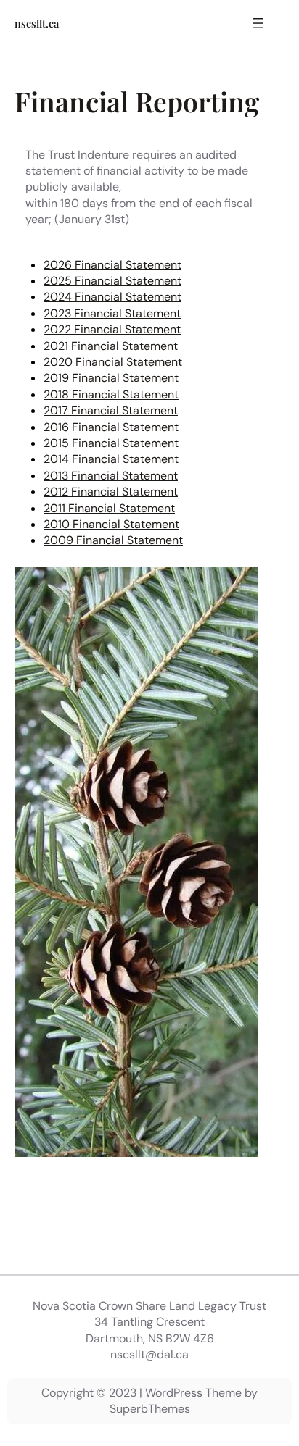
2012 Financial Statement (111, 491)
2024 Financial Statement (112, 296)
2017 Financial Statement (111, 410)
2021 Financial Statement (111, 346)
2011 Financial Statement (109, 508)
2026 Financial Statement (112, 264)
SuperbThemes (150, 1408)
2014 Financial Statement (111, 459)
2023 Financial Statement (112, 313)
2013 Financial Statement (111, 475)
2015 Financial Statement (111, 443)
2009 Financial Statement (113, 540)
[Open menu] (258, 23)
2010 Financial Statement (111, 524)
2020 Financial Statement (113, 361)
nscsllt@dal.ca (149, 1354)
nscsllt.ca (37, 23)
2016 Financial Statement (111, 427)
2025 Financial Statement (112, 280)
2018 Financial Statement (111, 394)
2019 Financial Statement (111, 377)
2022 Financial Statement (112, 329)
